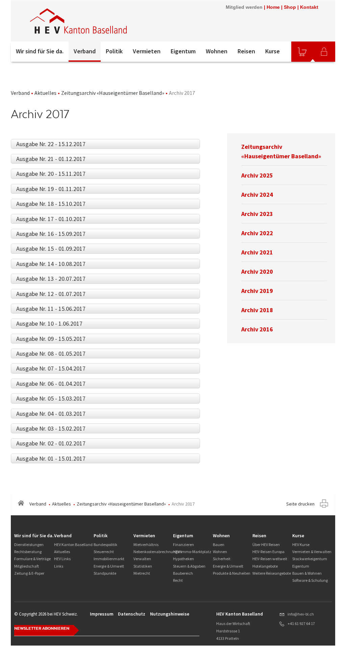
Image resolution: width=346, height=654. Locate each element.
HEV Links (62, 558)
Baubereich (183, 573)
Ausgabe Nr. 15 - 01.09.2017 (50, 248)
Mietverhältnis (145, 544)
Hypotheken (183, 558)
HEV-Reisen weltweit (269, 558)
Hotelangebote (265, 566)
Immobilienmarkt (109, 558)
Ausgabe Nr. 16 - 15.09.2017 (50, 234)
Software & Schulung (310, 580)
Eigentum (183, 51)
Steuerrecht (104, 551)
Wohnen (216, 51)
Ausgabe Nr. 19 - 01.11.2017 (50, 189)
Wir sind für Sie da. (40, 51)
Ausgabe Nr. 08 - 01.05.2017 (50, 353)
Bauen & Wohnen (307, 573)
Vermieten (146, 51)
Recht (178, 580)
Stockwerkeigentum (309, 558)
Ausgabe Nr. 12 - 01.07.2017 (50, 294)
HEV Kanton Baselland (73, 544)
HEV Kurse (301, 544)
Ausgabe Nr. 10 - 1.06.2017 (49, 323)
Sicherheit (221, 558)
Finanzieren (183, 544)
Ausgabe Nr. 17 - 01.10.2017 (50, 219)
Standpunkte (105, 573)
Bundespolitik (105, 544)
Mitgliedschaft (26, 566)
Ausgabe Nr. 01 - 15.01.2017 (50, 458)
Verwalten (142, 558)
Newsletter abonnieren (41, 628)
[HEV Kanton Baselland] (102, 20)
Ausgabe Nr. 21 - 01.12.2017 (50, 159)
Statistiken (142, 566)
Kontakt (309, 7)
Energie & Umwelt (109, 566)
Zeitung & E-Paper (29, 573)
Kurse (272, 51)
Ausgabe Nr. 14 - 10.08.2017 (50, 264)
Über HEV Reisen (266, 544)
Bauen (218, 544)
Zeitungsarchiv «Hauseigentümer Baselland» (112, 92)
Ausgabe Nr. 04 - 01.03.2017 (50, 413)
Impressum (102, 614)
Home (273, 7)
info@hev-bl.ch (301, 614)
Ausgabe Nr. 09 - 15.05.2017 (50, 339)
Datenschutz (131, 614)
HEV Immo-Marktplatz (192, 551)
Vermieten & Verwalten (311, 551)
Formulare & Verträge (32, 558)
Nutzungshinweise (169, 614)
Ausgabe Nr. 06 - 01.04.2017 (50, 383)
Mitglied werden (244, 7)
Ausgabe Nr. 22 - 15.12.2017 (50, 144)
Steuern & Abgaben (189, 566)
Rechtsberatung (28, 551)
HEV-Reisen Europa (268, 551)
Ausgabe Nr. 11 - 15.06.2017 (50, 308)
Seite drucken (300, 504)
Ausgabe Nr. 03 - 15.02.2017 (50, 428)
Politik (114, 51)
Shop (290, 7)
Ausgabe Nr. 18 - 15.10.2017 (50, 204)
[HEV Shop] (302, 52)
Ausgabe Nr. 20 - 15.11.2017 (50, 174)
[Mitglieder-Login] (324, 52)
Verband (85, 51)
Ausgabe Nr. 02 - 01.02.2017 (50, 443)
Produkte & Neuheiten (231, 573)
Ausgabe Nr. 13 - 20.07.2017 (50, 278)
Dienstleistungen (29, 544)
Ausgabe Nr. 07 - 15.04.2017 (50, 368)
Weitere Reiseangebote (271, 573)
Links (58, 566)
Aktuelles (45, 92)
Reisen (246, 51)
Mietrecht (141, 573)
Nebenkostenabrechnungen (157, 551)
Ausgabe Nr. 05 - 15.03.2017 (50, 398)
